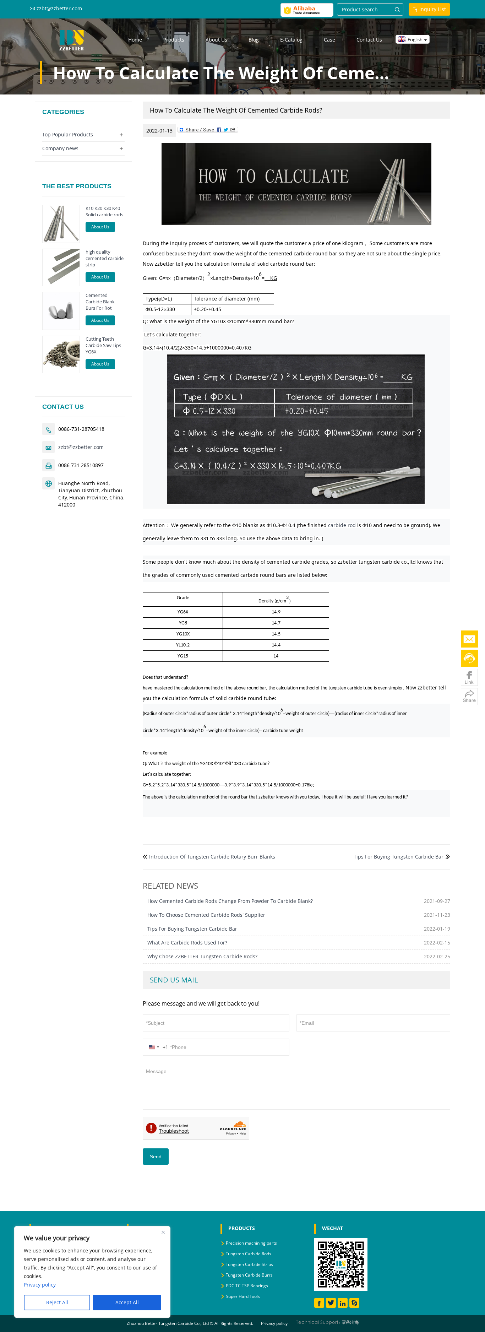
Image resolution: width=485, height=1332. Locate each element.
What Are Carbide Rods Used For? (187, 942)
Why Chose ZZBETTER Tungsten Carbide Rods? (202, 956)
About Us (100, 227)
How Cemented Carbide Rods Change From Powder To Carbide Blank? (230, 901)
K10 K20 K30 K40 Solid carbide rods (104, 211)
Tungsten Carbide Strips (249, 1264)
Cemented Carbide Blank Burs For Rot (100, 301)
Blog (254, 39)
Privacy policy (274, 1323)
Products (173, 39)
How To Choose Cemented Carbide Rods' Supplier (206, 914)
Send (156, 1156)
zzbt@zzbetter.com (59, 8)
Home (135, 39)
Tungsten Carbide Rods (248, 1254)
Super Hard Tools (243, 1296)
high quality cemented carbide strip (105, 258)
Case (329, 39)
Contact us (369, 39)
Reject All (57, 1302)
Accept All (127, 1302)
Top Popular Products (67, 134)
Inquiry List (432, 9)
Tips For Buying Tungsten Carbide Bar (398, 856)
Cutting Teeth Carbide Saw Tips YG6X (103, 345)
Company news (60, 148)
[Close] (163, 1232)
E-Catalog (291, 39)
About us (216, 39)
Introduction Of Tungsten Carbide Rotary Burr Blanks (212, 856)
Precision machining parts (251, 1243)
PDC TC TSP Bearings (247, 1286)
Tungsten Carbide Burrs (249, 1275)
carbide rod (342, 525)
